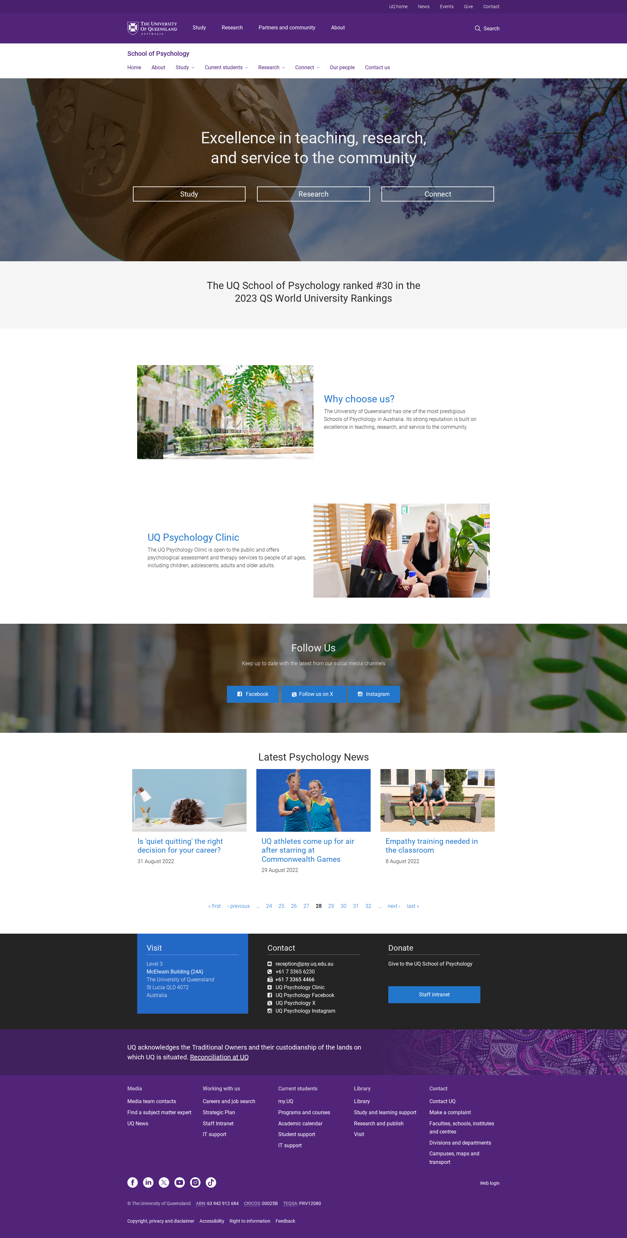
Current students (224, 67)
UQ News (137, 1123)
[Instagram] (195, 1183)
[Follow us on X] (164, 1183)
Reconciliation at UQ (219, 1057)
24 (269, 906)
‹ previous (238, 906)
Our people (342, 67)
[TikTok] (211, 1183)
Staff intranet (434, 994)
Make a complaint (450, 1112)
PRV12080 (310, 1203)
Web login (490, 1183)
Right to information (250, 1221)
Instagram (378, 694)
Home (134, 67)
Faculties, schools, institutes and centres (461, 1127)
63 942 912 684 (223, 1203)
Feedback (285, 1221)
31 (356, 906)
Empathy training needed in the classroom (432, 846)
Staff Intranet (218, 1123)
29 (331, 906)
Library (362, 1101)
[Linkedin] (148, 1183)
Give (468, 6)
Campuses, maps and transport (454, 1157)
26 (294, 906)
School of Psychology (158, 53)
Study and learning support (385, 1112)
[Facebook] (132, 1183)
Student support (296, 1134)
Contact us (377, 67)
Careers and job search (229, 1101)
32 (368, 906)
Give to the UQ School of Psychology (430, 964)
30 (343, 906)
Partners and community (287, 27)
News (423, 6)
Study (199, 27)
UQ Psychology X (293, 1003)
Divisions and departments (460, 1143)
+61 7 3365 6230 (295, 972)
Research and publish (379, 1123)
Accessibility (212, 1221)
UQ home (398, 6)
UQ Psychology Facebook (305, 995)
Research (232, 27)
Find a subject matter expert (159, 1112)
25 (281, 906)
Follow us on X (316, 694)
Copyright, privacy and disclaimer (160, 1221)
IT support (214, 1134)
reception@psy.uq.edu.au (304, 964)
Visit (359, 1134)
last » (413, 906)
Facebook (257, 694)
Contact (491, 6)
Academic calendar (300, 1123)
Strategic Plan (219, 1112)
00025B (270, 1203)
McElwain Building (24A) (175, 972)
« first (214, 906)
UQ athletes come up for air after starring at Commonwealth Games (308, 850)
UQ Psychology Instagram (305, 1011)
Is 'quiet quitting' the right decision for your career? (180, 846)
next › (394, 906)
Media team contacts (151, 1101)
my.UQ (285, 1101)
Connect (304, 67)
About (338, 27)
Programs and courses (304, 1112)
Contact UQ (442, 1101)
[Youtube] (179, 1183)
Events (447, 6)
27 (306, 906)
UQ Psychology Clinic (300, 987)
